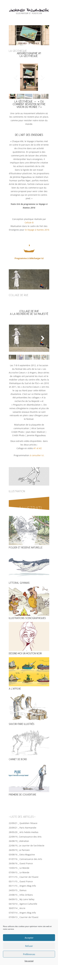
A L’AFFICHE (15, 688)
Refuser (29, 945)
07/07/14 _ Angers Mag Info (22, 912)
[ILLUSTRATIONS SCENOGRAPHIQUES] (29, 601)
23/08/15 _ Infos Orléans (21, 894)
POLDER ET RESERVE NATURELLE (25, 547)
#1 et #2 (37, 448)
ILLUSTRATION (17, 491)
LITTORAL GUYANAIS (19, 583)
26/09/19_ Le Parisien (19, 850)
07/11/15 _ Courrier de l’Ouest (23, 876)
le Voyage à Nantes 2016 (37, 229)
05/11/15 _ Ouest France (21, 881)
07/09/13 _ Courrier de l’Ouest (23, 917)
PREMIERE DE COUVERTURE (22, 794)
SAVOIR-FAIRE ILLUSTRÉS (21, 724)
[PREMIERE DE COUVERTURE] (29, 777)
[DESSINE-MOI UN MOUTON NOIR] (29, 636)
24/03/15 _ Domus (17, 890)
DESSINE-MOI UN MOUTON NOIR (25, 653)
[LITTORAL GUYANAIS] (29, 565)
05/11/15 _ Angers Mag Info (22, 885)
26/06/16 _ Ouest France (21, 863)
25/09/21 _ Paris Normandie (22, 827)
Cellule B (29, 222)
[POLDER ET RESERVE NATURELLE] (29, 530)
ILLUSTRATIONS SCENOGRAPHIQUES (27, 618)
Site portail (29, 961)
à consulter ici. (37, 455)
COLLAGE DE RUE (18, 295)
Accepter (29, 937)
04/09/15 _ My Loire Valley (21, 899)
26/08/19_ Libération (19, 841)
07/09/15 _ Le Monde (19, 872)
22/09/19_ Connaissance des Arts (25, 836)
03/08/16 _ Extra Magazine (22, 854)
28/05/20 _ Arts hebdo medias (23, 832)
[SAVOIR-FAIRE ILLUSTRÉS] (29, 707)
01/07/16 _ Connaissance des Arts (25, 859)
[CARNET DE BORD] (29, 742)
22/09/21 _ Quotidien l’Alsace (23, 823)
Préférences (29, 954)
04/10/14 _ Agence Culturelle (23, 903)
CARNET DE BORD (18, 759)
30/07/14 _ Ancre (17, 908)
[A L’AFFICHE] (29, 671)
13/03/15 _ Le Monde (19, 867)
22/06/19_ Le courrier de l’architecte (26, 845)
